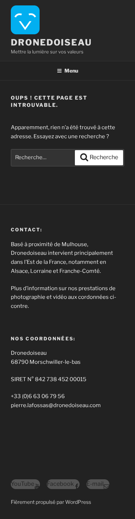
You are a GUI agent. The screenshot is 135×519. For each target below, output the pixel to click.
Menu (71, 70)
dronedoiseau (51, 42)
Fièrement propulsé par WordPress (51, 502)
